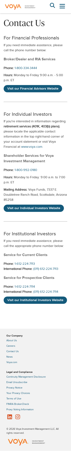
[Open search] (52, 6)
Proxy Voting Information (20, 409)
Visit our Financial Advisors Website (32, 88)
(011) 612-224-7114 (45, 292)
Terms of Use (13, 398)
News (9, 356)
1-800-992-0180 (26, 170)
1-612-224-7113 (25, 264)
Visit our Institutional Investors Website (35, 300)
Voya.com (11, 362)
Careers (10, 346)
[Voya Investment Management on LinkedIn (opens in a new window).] (9, 417)
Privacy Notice (14, 387)
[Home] (20, 12)
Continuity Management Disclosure (26, 376)
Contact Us (12, 351)
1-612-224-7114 (25, 287)
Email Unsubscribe (16, 382)
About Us (11, 340)
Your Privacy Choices (18, 393)
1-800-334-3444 (26, 68)
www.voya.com (31, 147)
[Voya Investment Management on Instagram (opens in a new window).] (17, 417)
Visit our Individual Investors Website (33, 208)
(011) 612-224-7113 (45, 269)
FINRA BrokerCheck (17, 404)
